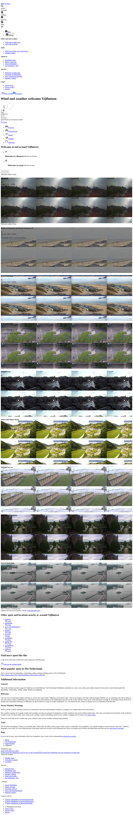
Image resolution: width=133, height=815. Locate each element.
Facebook (18, 93)
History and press (10, 62)
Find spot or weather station (12, 664)
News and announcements (13, 76)
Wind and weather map (12, 42)
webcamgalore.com (33, 610)
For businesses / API (11, 66)
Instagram (30, 801)
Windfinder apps (10, 60)
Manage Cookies (10, 78)
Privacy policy (9, 87)
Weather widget (10, 53)
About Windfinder (11, 64)
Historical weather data (12, 73)
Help (9, 32)
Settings (10, 35)
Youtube (30, 803)
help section (91, 715)
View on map (8, 93)
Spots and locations (11, 44)
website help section (69, 736)
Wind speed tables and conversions (16, 51)
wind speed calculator (117, 728)
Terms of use (9, 85)
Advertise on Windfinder (13, 74)
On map (4, 122)
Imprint (7, 89)
